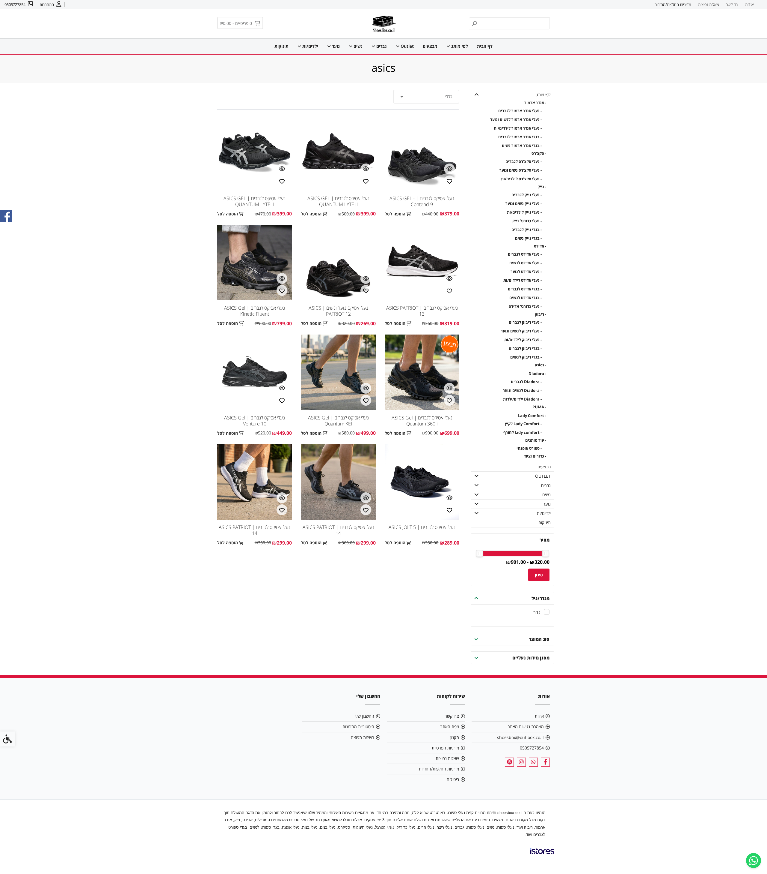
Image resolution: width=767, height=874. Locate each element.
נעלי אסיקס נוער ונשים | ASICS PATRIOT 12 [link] (338, 311)
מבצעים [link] (430, 46)
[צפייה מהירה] (449, 169)
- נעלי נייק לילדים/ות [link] (524, 212)
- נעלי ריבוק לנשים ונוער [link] (521, 331)
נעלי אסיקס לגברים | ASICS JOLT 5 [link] (422, 527)
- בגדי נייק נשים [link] (528, 238)
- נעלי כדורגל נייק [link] (527, 221)
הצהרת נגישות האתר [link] (526, 726)
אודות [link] (749, 4)
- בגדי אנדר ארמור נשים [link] (522, 145)
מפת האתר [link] (449, 726)
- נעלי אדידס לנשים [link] (525, 263)
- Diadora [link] (537, 373)
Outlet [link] (406, 46)
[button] (476, 94)
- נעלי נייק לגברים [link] (526, 195)
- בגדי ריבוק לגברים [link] (525, 348)
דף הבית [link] (485, 46)
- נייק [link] (541, 187)
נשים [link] (357, 46)
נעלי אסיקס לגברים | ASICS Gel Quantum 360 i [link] (422, 420)
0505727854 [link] (532, 748)
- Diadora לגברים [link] (526, 382)
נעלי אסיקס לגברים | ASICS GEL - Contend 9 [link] (421, 201)
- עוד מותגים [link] (535, 440)
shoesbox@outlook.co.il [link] (520, 737)
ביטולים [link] (453, 779)
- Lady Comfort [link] (532, 415)
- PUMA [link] (539, 407)
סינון (539, 575)
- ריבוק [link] (540, 314)
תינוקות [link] (281, 46)
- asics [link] (540, 365)
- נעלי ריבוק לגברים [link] (525, 322)
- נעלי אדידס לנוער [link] (526, 271)
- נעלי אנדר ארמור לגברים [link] (520, 111)
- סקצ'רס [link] (539, 153)
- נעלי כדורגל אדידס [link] (525, 306)
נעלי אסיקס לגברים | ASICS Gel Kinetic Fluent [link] (254, 311)
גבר (536, 612)
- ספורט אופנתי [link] (529, 448)
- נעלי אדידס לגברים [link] (525, 254)
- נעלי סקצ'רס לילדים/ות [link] (521, 179)
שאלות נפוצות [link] (708, 4)
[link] (753, 860)
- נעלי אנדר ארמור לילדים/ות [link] (518, 128)
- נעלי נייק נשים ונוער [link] (523, 203)
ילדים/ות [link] (309, 46)
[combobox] (426, 97)
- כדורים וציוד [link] (535, 456)
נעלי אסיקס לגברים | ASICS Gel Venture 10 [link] (254, 420)
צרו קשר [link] (732, 4)
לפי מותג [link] (459, 46)
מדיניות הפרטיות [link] (445, 748)
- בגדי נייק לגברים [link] (526, 229)
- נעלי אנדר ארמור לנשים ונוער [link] (516, 119)
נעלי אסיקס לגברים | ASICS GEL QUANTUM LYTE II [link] (338, 201)
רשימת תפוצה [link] (362, 737)
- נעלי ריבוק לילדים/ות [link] (523, 340)
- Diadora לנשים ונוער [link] (522, 390)
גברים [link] (381, 46)
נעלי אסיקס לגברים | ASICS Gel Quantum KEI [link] (338, 420)
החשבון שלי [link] (364, 716)
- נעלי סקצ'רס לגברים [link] (523, 161)
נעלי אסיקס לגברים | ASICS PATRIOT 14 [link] (338, 530)
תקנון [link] (454, 737)
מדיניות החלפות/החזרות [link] (672, 4)
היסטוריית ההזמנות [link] (358, 726)
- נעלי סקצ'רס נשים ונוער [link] (520, 170)
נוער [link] (335, 46)
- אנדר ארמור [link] (535, 103)
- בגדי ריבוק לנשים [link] (526, 357)
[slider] (545, 553)
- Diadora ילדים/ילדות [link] (522, 399)
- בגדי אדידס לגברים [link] (525, 289)
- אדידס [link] (540, 246)
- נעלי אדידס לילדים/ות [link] (522, 280)
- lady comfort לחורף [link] (522, 432)
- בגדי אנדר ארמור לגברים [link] (520, 137)
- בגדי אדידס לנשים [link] (525, 298)
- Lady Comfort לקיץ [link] (523, 424)
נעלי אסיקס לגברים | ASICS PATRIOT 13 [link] (422, 311)
